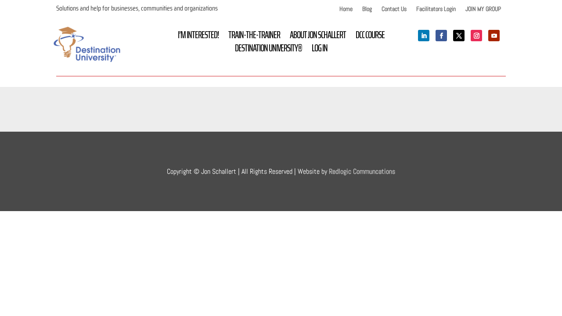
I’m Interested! (198, 37)
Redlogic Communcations (362, 171)
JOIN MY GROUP (483, 9)
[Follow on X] (459, 35)
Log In (320, 50)
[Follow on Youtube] (494, 35)
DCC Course (370, 37)
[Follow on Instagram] (476, 35)
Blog (367, 9)
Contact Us (394, 9)
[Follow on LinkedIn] (423, 35)
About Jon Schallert (318, 37)
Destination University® (268, 50)
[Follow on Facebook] (441, 35)
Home (346, 9)
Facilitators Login (436, 9)
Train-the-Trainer (254, 37)
